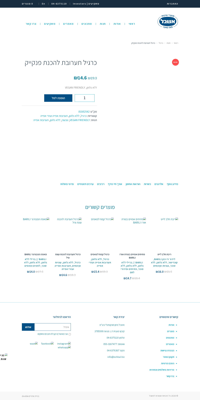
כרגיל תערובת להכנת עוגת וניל (68, 256)
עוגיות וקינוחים (161, 265)
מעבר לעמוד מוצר (164, 229)
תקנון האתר (168, 357)
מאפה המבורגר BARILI (36, 254)
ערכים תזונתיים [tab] (85, 184)
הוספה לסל (58, 98)
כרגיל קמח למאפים (100, 254)
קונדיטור (173, 262)
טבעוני (65, 120)
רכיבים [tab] (100, 184)
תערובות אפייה (41, 120)
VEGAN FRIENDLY (80, 120)
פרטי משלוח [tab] (67, 184)
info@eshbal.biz (116, 357)
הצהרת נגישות (167, 350)
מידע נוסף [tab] (172, 184)
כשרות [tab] (147, 184)
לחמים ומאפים (32, 265)
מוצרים (170, 331)
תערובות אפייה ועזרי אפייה (54, 116)
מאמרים (170, 344)
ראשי (176, 43)
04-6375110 (113, 337)
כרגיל (161, 43)
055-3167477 (110, 344)
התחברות (172, 3)
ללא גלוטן (74, 116)
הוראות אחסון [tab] (133, 184)
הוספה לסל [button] (164, 236)
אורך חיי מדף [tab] (115, 184)
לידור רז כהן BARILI (164, 259)
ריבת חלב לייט (164, 254)
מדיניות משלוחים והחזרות (161, 369)
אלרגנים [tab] (159, 184)
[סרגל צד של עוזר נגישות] (4, 357)
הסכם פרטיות (167, 363)
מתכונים (170, 337)
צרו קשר (170, 376)
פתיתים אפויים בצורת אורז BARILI (132, 256)
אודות (171, 325)
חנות (168, 43)
